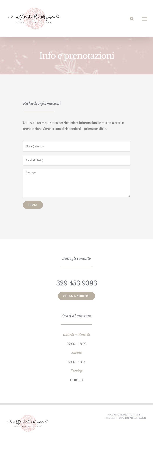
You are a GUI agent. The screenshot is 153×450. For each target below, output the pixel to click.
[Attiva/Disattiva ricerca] (132, 19)
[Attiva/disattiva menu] (145, 19)
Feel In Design (138, 418)
